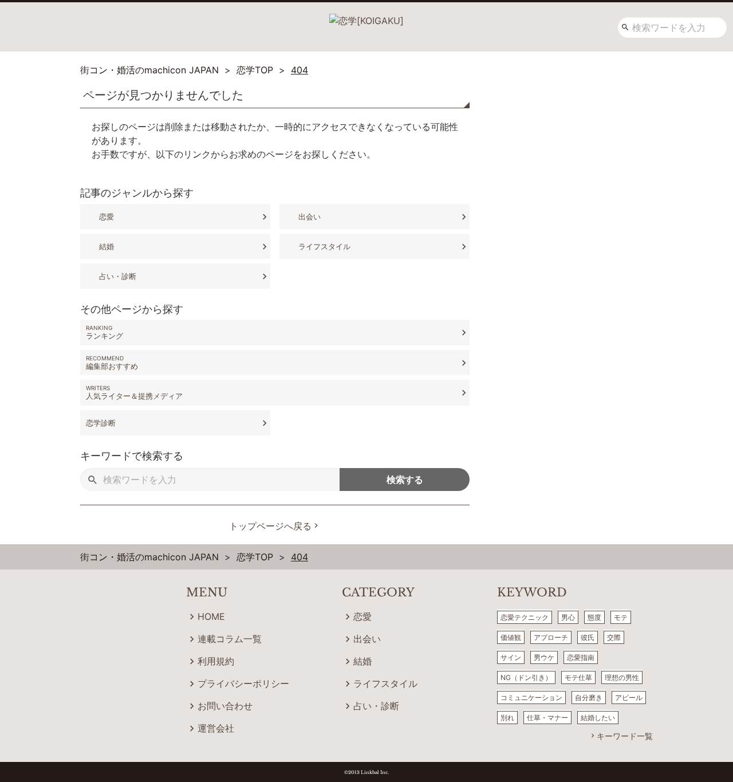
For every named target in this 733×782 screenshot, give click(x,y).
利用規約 (216, 661)
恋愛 (106, 216)
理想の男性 (622, 677)
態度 (594, 617)
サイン (511, 657)
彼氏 (587, 637)
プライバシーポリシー (243, 683)
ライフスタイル (324, 246)
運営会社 (216, 728)
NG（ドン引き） (526, 677)
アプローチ (551, 637)
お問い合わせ (225, 706)
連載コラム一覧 (230, 639)
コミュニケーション (531, 697)
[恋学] (366, 16)
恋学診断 (101, 422)
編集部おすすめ (112, 366)
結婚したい (598, 717)
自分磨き (588, 697)
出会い (309, 216)
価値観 (511, 637)
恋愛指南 (580, 657)
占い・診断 (117, 276)
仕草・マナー (547, 717)
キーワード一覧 (625, 736)
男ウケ (544, 657)
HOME (211, 616)
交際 (614, 637)
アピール (629, 697)
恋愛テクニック (525, 617)
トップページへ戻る (270, 526)
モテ (621, 617)
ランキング (104, 335)
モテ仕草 (578, 677)
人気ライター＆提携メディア (134, 395)
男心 (568, 617)
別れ (507, 717)
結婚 (106, 246)
